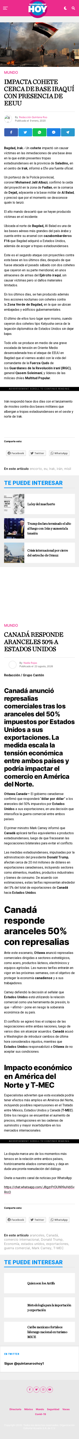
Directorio (15, 1409)
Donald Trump (52, 1239)
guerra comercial (17, 1248)
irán (59, 468)
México (28, 1409)
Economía (11, 1243)
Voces (66, 1409)
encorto (36, 468)
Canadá (52, 1235)
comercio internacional (21, 1239)
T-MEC (58, 1248)
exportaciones (57, 1243)
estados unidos (32, 1243)
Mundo (40, 1409)
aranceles (37, 1235)
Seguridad (53, 1409)
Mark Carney (41, 1248)
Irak (52, 468)
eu (45, 468)
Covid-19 (40, 1414)
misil (67, 468)
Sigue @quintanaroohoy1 (24, 1363)
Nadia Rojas (30, 662)
